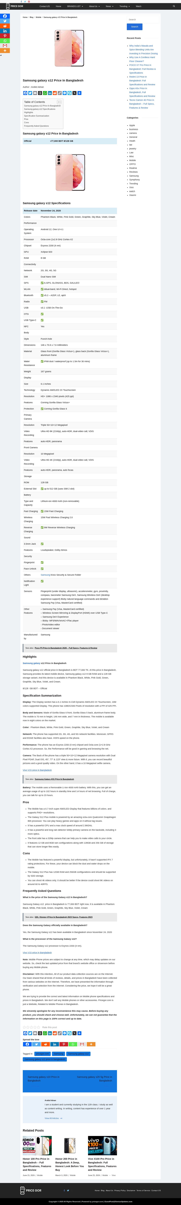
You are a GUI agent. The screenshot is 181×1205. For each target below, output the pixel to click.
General (133, 137)
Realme (133, 168)
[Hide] (1, 55)
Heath (132, 141)
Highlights (28, 112)
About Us (93, 6)
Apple (132, 125)
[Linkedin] (54, 1044)
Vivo (113, 1175)
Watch (138, 6)
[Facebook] (21, 2)
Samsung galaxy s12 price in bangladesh (45, 1059)
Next (106, 1086)
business (133, 129)
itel (130, 145)
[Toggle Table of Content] (58, 102)
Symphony (134, 179)
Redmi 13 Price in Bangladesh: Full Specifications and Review (142, 81)
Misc (131, 156)
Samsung (45, 575)
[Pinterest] (29, 2)
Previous (35, 1086)
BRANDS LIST (74, 6)
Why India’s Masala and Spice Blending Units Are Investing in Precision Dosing (143, 50)
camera (133, 133)
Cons (26, 122)
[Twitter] (25, 2)
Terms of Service (143, 1190)
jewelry (132, 148)
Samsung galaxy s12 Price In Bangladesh (42, 106)
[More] (91, 1044)
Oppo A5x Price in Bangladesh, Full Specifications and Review (142, 92)
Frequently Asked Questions (36, 126)
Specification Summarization (36, 116)
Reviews (133, 172)
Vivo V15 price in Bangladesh (37, 770)
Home (58, 6)
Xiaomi (132, 195)
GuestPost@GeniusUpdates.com (118, 1202)
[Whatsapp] (73, 1044)
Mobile (40, 1175)
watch (132, 191)
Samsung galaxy (31, 663)
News (108, 6)
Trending (123, 6)
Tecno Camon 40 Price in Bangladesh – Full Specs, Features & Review (141, 104)
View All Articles (52, 1118)
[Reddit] (45, 1044)
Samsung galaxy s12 (78, 1054)
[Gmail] (82, 1044)
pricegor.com (42, 1054)
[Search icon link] (173, 6)
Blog (102, 1190)
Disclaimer (131, 1190)
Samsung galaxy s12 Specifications (39, 109)
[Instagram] (72, 1190)
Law (131, 152)
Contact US (45, 6)
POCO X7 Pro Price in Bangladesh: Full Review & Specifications (142, 69)
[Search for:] (143, 19)
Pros (26, 119)
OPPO (132, 164)
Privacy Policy (120, 1190)
